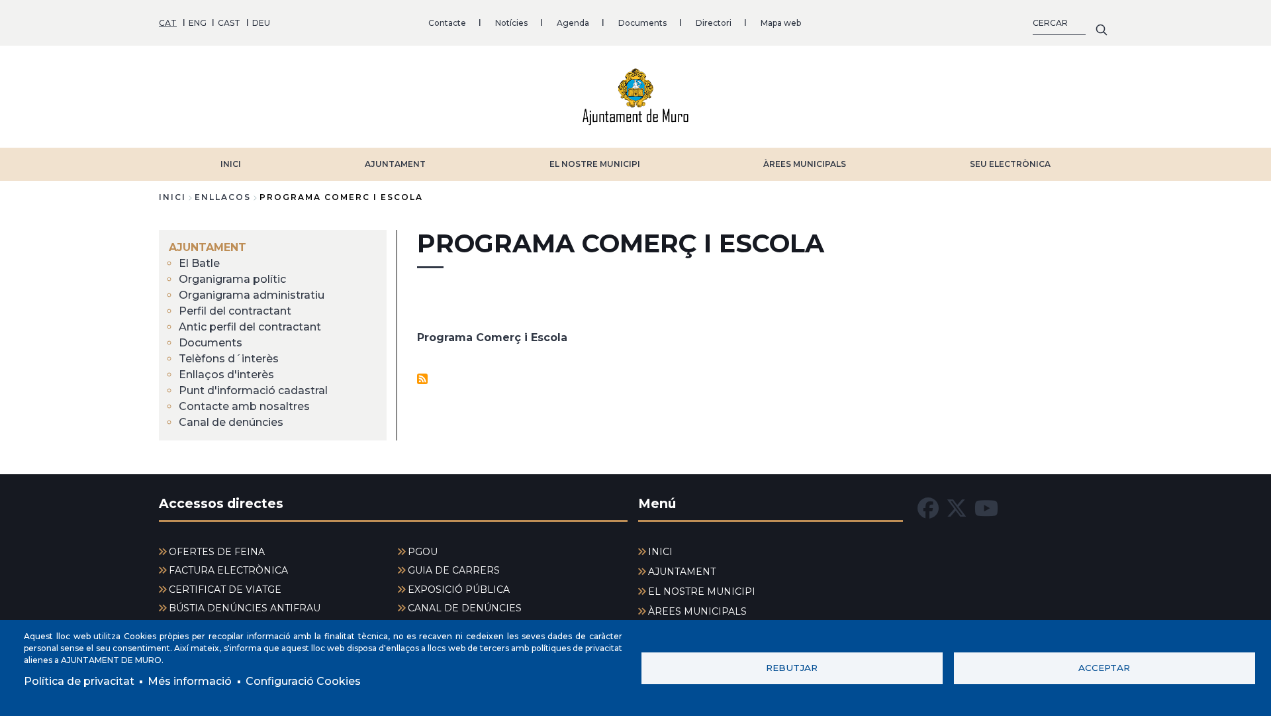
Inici (172, 197)
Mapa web (781, 23)
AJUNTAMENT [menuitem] (207, 247)
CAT (168, 23)
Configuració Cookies (303, 681)
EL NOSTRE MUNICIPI (594, 164)
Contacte (447, 23)
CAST (229, 23)
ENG (198, 23)
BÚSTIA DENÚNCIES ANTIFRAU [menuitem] (244, 608)
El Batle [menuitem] (199, 263)
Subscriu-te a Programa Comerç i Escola (422, 379)
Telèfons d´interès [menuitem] (229, 358)
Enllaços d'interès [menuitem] (226, 374)
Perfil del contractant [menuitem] (235, 311)
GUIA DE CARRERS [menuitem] (454, 570)
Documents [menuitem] (210, 342)
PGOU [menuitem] (423, 551)
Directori (713, 23)
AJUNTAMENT (395, 164)
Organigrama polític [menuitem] (232, 279)
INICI (230, 164)
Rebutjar (792, 667)
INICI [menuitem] (660, 551)
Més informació (190, 681)
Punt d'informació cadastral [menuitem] (253, 390)
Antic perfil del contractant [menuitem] (250, 327)
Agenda (573, 23)
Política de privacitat (79, 681)
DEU (261, 23)
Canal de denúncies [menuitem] (231, 422)
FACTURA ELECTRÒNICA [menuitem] (228, 570)
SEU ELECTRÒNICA (1010, 164)
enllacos (223, 197)
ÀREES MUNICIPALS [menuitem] (697, 611)
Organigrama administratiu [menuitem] (251, 295)
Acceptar (1104, 667)
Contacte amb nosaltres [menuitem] (244, 406)
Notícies (511, 23)
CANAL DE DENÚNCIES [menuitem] (465, 608)
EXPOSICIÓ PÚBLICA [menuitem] (459, 589)
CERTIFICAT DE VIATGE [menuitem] (225, 589)
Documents (642, 23)
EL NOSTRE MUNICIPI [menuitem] (701, 591)
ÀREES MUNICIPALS (804, 164)
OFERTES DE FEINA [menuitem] (217, 551)
